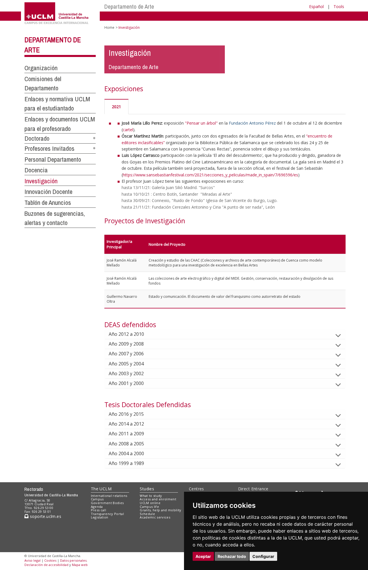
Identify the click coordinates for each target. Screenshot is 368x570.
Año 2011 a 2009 (126, 433)
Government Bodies (107, 503)
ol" (215, 123)
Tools (339, 6)
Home (109, 27)
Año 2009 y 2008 (126, 344)
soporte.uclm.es (44, 516)
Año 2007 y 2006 (126, 353)
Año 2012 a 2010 (126, 334)
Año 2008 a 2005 (126, 444)
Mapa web (80, 565)
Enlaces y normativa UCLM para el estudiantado (57, 104)
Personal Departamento (52, 159)
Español (316, 6)
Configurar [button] (263, 556)
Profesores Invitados (49, 148)
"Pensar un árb (198, 123)
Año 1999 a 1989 (126, 463)
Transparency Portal (107, 514)
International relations (109, 495)
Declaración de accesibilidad (46, 565)
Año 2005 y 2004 (126, 364)
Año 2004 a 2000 (126, 453)
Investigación (40, 181)
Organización (40, 68)
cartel (128, 129)
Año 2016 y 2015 (126, 414)
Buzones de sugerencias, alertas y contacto (54, 218)
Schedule (147, 514)
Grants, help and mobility (160, 510)
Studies (147, 488)
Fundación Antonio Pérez (252, 123)
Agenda (97, 506)
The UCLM (101, 488)
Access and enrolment (158, 499)
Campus (97, 499)
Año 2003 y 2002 (126, 373)
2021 (116, 106)
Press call (98, 510)
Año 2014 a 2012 (126, 424)
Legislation (99, 517)
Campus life (149, 506)
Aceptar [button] (203, 556)
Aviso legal (32, 560)
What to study (151, 495)
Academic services (155, 517)
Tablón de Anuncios (47, 202)
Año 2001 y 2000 (126, 383)
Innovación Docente (48, 191)
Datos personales (73, 560)
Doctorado (36, 138)
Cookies (50, 560)
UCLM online (150, 503)
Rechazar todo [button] (232, 556)
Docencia (36, 170)
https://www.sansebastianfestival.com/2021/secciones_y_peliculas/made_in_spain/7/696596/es (210, 175)
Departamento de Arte (129, 6)
